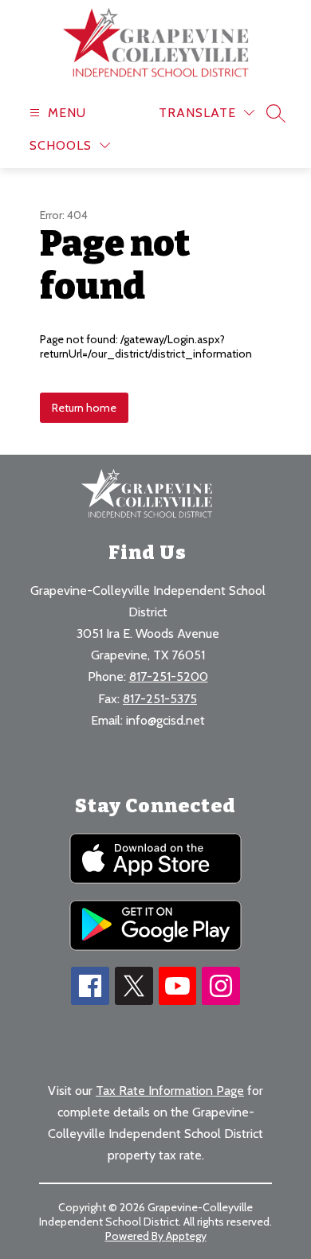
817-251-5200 (168, 676)
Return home (84, 408)
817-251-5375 (160, 698)
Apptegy (186, 1236)
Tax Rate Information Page (170, 1090)
